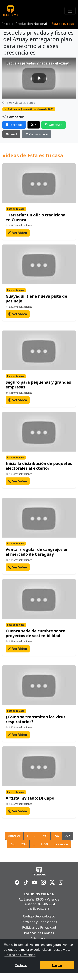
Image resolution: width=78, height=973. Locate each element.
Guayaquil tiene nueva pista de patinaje (36, 298)
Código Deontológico (39, 916)
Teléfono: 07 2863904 (39, 904)
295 (45, 836)
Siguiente (61, 844)
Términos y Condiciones (39, 922)
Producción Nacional (31, 24)
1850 (44, 844)
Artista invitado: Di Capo (30, 798)
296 (56, 836)
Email (13, 134)
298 (12, 844)
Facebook (16, 125)
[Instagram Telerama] (43, 882)
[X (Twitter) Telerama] (52, 882)
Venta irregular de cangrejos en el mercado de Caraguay (37, 552)
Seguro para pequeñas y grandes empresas (38, 384)
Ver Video (19, 233)
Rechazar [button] (21, 965)
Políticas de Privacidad (39, 927)
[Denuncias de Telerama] (61, 882)
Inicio (6, 24)
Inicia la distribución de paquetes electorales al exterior (39, 466)
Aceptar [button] (57, 965)
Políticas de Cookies (39, 933)
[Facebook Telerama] (17, 882)
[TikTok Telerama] (25, 882)
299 (24, 844)
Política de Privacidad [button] (19, 955)
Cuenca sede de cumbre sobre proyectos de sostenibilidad (35, 633)
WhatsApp (55, 125)
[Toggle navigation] (70, 11)
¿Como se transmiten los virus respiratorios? (35, 719)
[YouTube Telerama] (34, 882)
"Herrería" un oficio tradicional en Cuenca (36, 217)
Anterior (14, 836)
